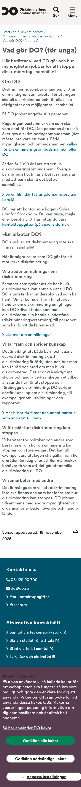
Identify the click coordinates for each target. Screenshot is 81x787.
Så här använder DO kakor (27, 727)
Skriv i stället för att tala (32, 640)
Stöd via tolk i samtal (29, 648)
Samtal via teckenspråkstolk (36, 632)
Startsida (9, 32)
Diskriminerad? (31, 32)
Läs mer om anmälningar (28, 334)
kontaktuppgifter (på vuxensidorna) (35, 224)
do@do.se (20, 588)
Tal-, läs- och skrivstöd (30, 656)
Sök (56, 15)
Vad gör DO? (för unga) (20, 40)
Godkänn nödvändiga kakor (40, 758)
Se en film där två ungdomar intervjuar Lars (40, 196)
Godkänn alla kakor (40, 740)
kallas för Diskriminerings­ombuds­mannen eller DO (40, 149)
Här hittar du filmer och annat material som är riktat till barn (40, 415)
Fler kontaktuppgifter (29, 596)
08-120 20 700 (24, 579)
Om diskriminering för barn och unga (31, 36)
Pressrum (18, 604)
